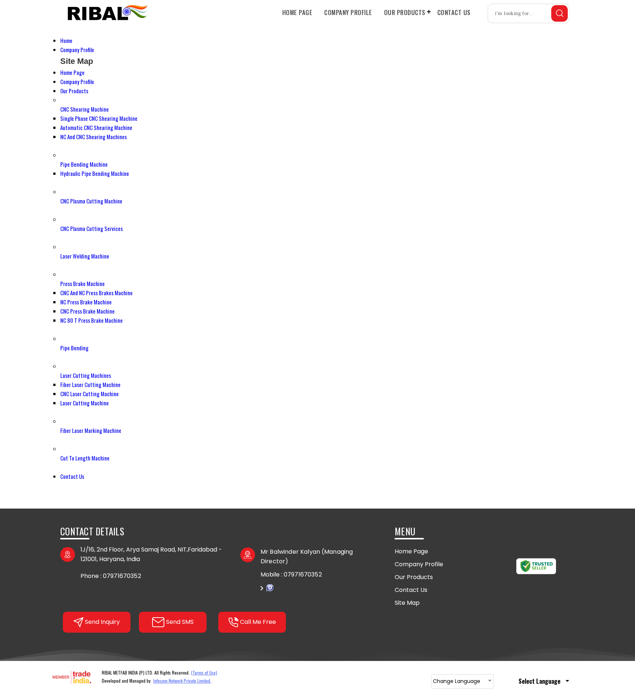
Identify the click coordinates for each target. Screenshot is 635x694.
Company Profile (348, 12)
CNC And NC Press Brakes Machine (96, 293)
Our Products (405, 12)
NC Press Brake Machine (86, 302)
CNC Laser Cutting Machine (89, 394)
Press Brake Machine (82, 283)
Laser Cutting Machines (85, 375)
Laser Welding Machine (84, 256)
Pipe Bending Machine (84, 164)
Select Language (539, 681)
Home (66, 40)
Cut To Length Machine (85, 458)
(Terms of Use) (204, 672)
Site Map (407, 603)
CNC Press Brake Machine (87, 311)
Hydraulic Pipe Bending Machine (94, 173)
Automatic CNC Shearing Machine (96, 127)
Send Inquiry (317, 591)
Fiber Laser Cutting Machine (90, 384)
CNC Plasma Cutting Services (91, 228)
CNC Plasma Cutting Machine (91, 201)
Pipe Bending (74, 348)
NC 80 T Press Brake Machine (91, 320)
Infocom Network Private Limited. (182, 680)
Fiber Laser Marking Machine (90, 430)
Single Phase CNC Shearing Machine (98, 118)
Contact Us (454, 12)
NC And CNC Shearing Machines (93, 137)
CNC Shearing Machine (84, 109)
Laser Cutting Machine (84, 403)
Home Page (297, 12)
